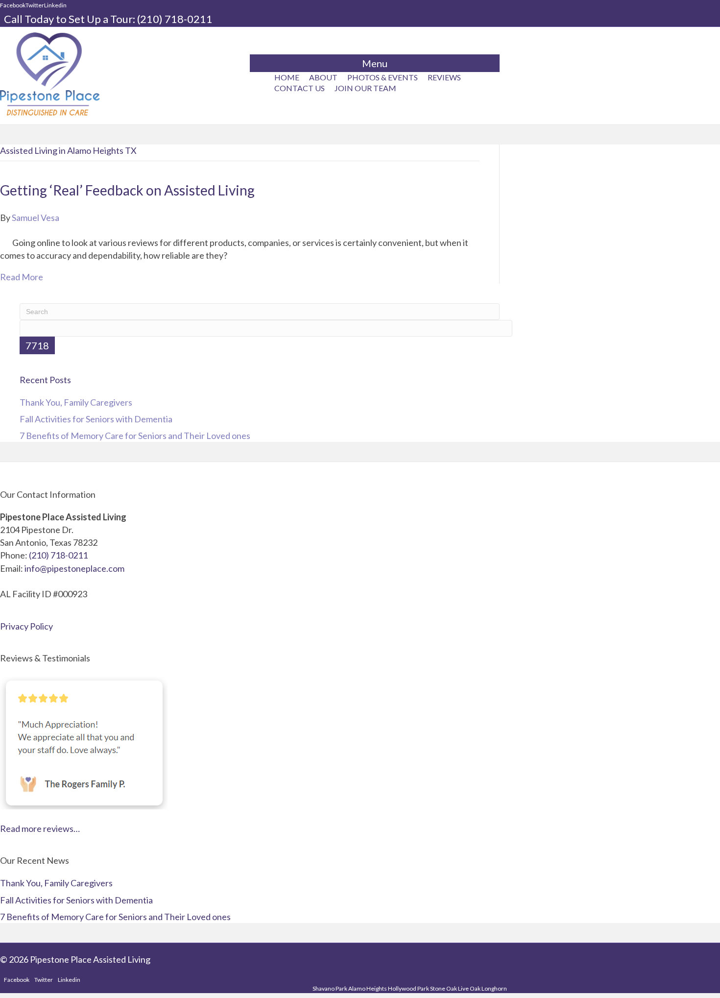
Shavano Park (329, 988)
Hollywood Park (408, 988)
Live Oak (469, 988)
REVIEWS (444, 77)
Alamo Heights (367, 988)
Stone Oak (443, 988)
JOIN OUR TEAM (365, 88)
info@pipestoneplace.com (74, 568)
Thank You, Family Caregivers (76, 402)
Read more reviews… (40, 828)
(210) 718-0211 (175, 18)
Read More (21, 276)
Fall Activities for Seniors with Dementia (96, 419)
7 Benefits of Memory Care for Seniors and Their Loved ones (135, 435)
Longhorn (494, 988)
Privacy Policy (26, 626)
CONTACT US (299, 88)
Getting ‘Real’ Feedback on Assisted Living (127, 190)
